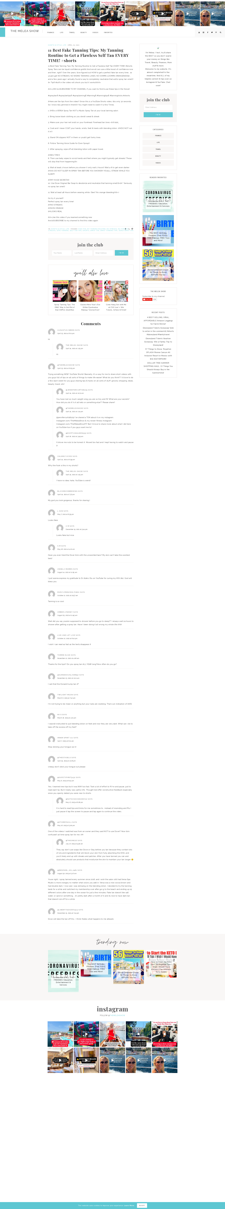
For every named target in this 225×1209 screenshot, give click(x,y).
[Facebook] (207, 32)
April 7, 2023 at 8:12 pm (65, 741)
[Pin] (131, 229)
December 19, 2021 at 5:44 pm (77, 529)
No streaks (112, 229)
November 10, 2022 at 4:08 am (68, 658)
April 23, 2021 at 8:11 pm (66, 333)
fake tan (82, 229)
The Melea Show (25, 31)
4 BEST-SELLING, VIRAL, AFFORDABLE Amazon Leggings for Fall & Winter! (158, 320)
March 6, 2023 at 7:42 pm (66, 698)
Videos (158, 163)
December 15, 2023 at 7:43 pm (68, 913)
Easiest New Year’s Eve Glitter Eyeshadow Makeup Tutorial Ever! (90, 307)
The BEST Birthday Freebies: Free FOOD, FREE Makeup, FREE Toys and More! (158, 237)
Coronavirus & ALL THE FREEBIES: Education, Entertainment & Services (158, 203)
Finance (158, 135)
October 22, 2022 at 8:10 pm (67, 638)
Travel (158, 149)
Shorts (86, 230)
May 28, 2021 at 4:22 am (66, 549)
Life (64, 45)
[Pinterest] (215, 32)
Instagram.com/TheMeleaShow (70, 421)
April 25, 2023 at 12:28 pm (66, 761)
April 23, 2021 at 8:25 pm (66, 368)
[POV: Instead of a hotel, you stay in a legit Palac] (137, 13)
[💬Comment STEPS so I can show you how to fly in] (112, 13)
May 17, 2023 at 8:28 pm (74, 802)
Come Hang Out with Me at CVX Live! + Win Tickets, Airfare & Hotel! (116, 307)
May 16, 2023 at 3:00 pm (66, 825)
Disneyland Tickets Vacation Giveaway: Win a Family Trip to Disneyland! (158, 341)
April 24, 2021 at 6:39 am (66, 459)
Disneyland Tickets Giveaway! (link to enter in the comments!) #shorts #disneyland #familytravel (158, 331)
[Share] (124, 229)
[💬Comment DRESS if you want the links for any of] (62, 13)
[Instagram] (202, 32)
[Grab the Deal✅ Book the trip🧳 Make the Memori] (187, 13)
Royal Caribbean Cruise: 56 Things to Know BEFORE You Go (158, 272)
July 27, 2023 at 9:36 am (74, 844)
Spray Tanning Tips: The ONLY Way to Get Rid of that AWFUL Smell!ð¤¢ (64, 307)
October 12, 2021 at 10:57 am (67, 595)
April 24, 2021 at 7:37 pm (66, 494)
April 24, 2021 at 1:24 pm (74, 411)
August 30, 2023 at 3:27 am (67, 873)
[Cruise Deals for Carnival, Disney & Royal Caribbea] (12, 13)
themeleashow (117, 1015)
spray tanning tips (109, 230)
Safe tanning (63, 230)
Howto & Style (55, 45)
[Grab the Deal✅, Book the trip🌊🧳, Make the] (164, 1060)
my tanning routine (96, 229)
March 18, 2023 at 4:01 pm (66, 718)
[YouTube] (198, 32)
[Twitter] (211, 32)
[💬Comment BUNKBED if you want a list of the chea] (162, 13)
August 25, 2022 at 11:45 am (67, 615)
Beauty (158, 156)
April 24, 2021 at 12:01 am (75, 393)
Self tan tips (76, 230)
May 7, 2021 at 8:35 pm (65, 514)
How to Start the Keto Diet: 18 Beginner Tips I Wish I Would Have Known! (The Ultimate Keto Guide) (161, 967)
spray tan (94, 230)
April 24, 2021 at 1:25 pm (74, 348)
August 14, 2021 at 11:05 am (67, 572)
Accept (142, 1205)
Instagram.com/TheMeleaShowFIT (71, 424)
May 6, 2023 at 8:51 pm (65, 781)
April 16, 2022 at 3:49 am (74, 436)
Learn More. (129, 1205)
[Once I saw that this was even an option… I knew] (87, 13)
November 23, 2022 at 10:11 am (68, 678)
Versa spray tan (126, 230)
